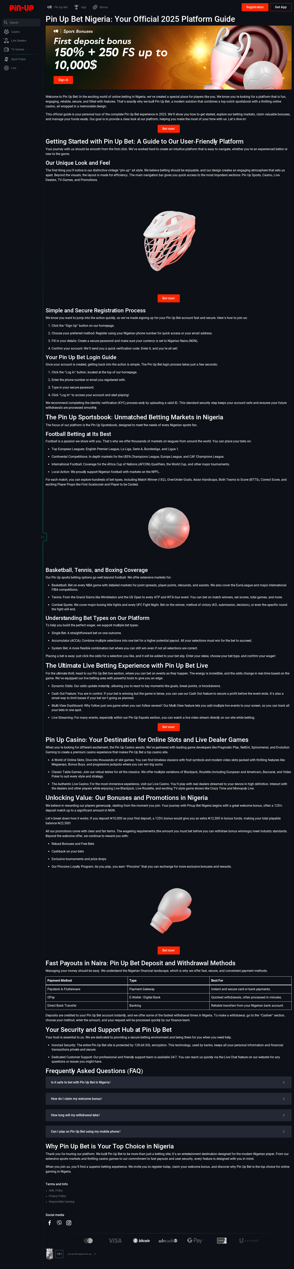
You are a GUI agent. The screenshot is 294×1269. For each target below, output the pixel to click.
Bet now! (168, 129)
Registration (255, 7)
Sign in (63, 80)
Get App (281, 7)
